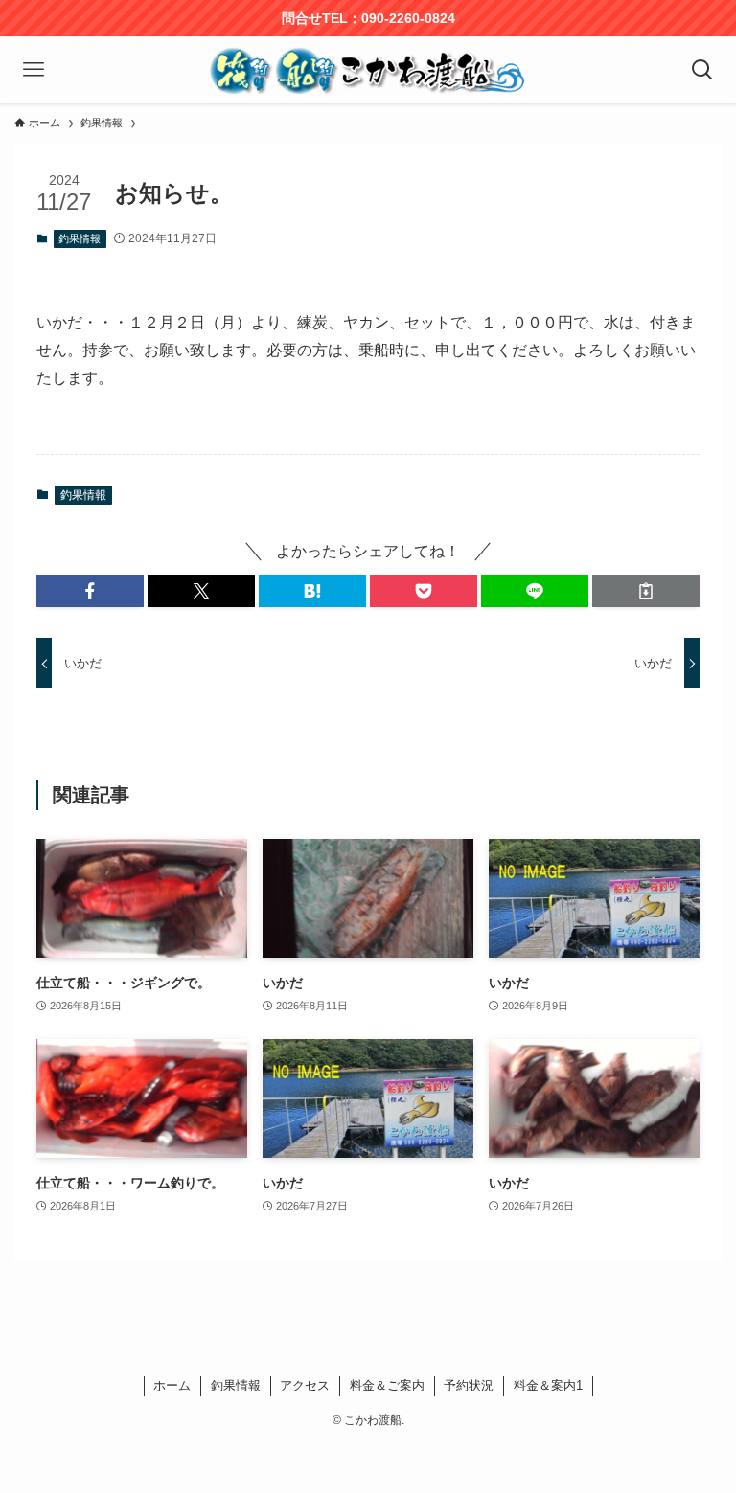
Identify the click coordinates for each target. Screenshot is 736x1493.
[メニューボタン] (33, 69)
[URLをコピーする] (646, 591)
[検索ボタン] (702, 69)
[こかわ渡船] (367, 69)
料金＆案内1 (548, 1385)
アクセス (305, 1385)
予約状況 (469, 1385)
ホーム (172, 1385)
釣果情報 (79, 238)
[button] (90, 591)
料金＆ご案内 (387, 1385)
